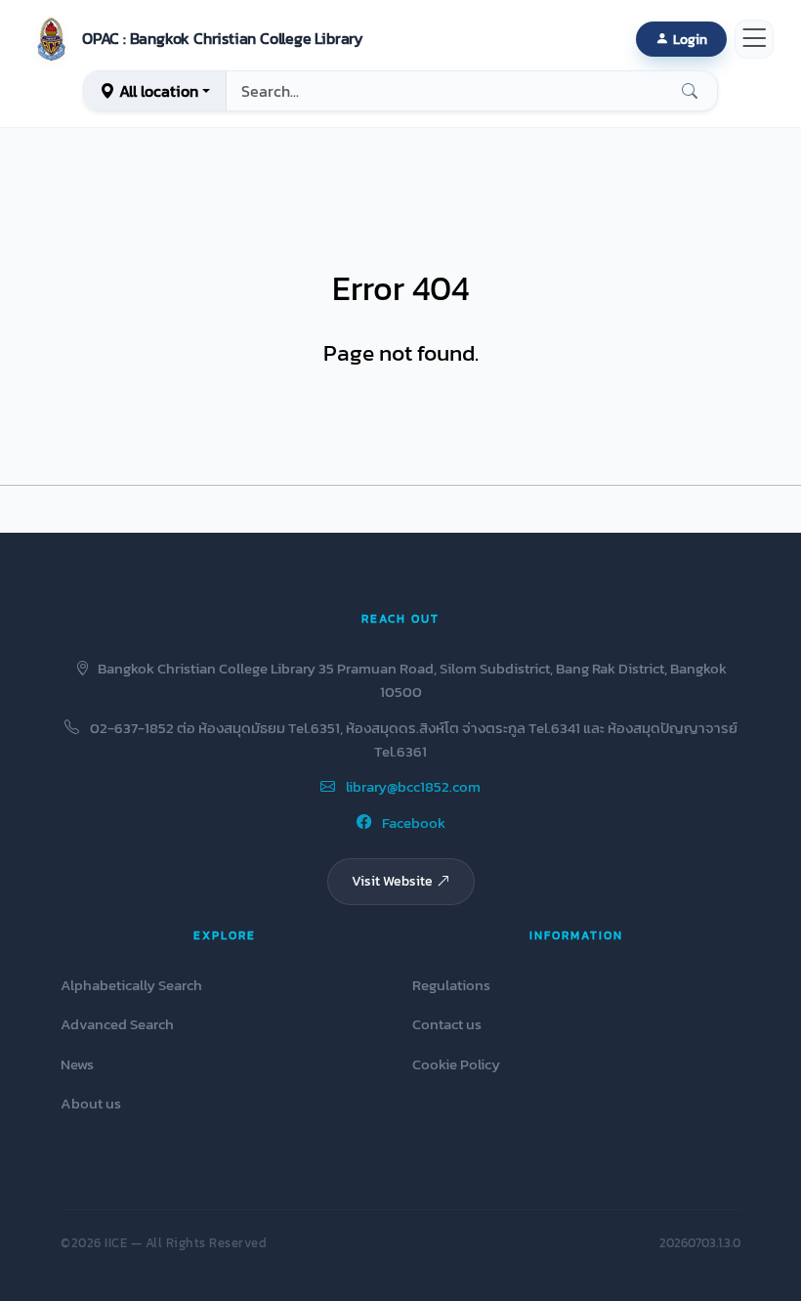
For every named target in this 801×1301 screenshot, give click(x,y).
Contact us (447, 1024)
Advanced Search (117, 1024)
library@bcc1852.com (412, 786)
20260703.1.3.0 (699, 1243)
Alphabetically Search (131, 985)
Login (690, 39)
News (77, 1064)
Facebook (412, 822)
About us (91, 1103)
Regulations (451, 985)
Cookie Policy (456, 1064)
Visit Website (392, 880)
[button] (195, 39)
